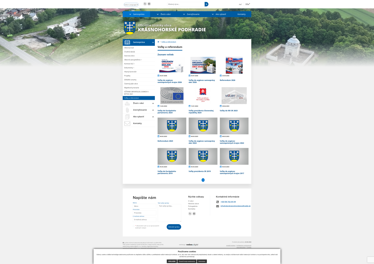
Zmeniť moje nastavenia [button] (187, 261)
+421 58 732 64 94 (228, 202)
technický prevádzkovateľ (148, 248)
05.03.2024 (163, 167)
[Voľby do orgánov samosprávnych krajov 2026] (172, 65)
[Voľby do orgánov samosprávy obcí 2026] (203, 65)
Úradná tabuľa (129, 52)
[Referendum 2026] (234, 65)
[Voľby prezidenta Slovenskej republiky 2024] (203, 95)
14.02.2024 (163, 106)
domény (144, 246)
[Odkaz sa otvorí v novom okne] (145, 4)
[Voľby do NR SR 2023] (234, 95)
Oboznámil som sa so (147, 227)
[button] (136, 14)
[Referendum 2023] (172, 126)
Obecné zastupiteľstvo (132, 60)
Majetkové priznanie (131, 88)
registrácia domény (152, 246)
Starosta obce (129, 56)
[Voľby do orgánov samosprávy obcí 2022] (203, 126)
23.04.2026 (225, 76)
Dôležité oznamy (130, 80)
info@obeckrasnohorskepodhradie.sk (236, 206)
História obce (193, 204)
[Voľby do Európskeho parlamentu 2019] (172, 156)
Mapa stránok (152, 244)
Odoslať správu (174, 227)
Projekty (127, 76)
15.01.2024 (194, 106)
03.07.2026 (163, 76)
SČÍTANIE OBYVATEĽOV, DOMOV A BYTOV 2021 (136, 93)
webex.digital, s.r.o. (135, 246)
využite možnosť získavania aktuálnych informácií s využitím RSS (142, 243)
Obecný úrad (129, 48)
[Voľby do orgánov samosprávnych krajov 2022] (234, 126)
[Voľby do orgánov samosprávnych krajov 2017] (234, 156)
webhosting (126, 246)
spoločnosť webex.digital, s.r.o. (131, 248)
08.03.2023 (163, 136)
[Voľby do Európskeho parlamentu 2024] (172, 95)
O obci (190, 201)
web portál (160, 244)
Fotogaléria (192, 206)
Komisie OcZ (129, 64)
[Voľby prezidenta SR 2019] (203, 156)
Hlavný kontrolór (130, 72)
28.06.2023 (225, 106)
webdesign (182, 244)
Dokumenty (128, 68)
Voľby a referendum (131, 98)
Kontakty (242, 14)
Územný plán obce (131, 84)
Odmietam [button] (201, 261)
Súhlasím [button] (171, 261)
